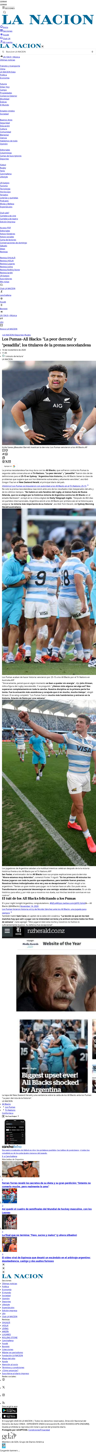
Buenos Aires (6, 120)
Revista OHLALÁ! (7, 257)
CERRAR (3, 2)
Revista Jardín (6, 272)
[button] (48, 187)
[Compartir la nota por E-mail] (9, 461)
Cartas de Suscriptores (11, 155)
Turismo (4, 185)
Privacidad (45, 1430)
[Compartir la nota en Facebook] (3, 461)
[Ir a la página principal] (48, 23)
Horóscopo (5, 191)
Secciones (7, 31)
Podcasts (4, 200)
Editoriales (5, 149)
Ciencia (3, 137)
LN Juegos (4, 182)
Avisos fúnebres (7, 233)
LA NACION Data (8, 72)
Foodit (6, 34)
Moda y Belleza (7, 203)
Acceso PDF (5, 227)
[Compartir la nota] (3, 454)
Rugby (3, 167)
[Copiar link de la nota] (3, 458)
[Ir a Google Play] (9, 1412)
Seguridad (5, 122)
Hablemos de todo (9, 140)
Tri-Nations (10, 1110)
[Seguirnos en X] (3, 1388)
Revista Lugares (7, 263)
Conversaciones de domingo (13, 242)
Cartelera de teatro (9, 218)
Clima (2, 69)
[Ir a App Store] (9, 1418)
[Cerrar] (42, 46)
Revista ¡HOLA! (7, 260)
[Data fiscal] (4, 1447)
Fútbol (3, 164)
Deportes (19, 335)
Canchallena (6, 173)
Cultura (3, 128)
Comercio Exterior (8, 96)
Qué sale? (4, 212)
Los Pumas (10, 1107)
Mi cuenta (7, 42)
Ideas (2, 248)
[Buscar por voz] (92, 51)
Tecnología (5, 188)
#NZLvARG (55, 903)
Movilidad (4, 99)
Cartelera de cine (8, 215)
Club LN (6, 38)
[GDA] (9, 1439)
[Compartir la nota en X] (6, 461)
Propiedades (6, 93)
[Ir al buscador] (4, 12)
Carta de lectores (8, 239)
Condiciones (34, 1430)
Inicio (5, 27)
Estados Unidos (7, 111)
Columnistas (6, 152)
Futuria (3, 84)
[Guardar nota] (3, 450)
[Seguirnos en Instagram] (3, 1395)
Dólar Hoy (5, 87)
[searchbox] (47, 51)
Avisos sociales (7, 236)
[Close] (3, 1264)
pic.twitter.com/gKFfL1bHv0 (73, 903)
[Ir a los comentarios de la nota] (6, 450)
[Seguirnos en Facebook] (3, 1380)
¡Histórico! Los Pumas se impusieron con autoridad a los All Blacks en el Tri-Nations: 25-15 (44, 486)
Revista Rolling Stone (10, 269)
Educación (5, 125)
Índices (3, 102)
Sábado (3, 245)
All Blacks (6, 1104)
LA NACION (8, 335)
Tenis (2, 170)
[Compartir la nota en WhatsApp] (6, 454)
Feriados (4, 194)
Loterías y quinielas (9, 197)
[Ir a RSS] (3, 1403)
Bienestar (4, 134)
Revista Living (6, 266)
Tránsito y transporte (10, 66)
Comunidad (5, 131)
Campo (3, 90)
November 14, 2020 (29, 906)
